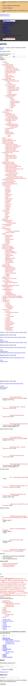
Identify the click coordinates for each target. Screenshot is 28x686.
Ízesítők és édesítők (10, 95)
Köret (4, 227)
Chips (6, 154)
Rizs (9, 82)
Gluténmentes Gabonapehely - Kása (14, 168)
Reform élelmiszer (9, 133)
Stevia (12, 106)
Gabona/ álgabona (7, 139)
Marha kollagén (12, 223)
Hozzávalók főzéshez (10, 85)
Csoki (9, 121)
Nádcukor (13, 105)
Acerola (7, 186)
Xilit (12, 108)
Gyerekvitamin (9, 324)
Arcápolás (7, 229)
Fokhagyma (8, 200)
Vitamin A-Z (6, 301)
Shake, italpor (8, 75)
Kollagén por (8, 221)
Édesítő (10, 122)
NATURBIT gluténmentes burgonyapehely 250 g (12, 357)
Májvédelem (8, 259)
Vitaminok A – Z (7, 309)
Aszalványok (8, 113)
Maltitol (13, 104)
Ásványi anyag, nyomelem (11, 312)
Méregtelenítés (9, 261)
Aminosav (7, 290)
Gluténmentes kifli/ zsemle (12, 151)
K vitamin (7, 325)
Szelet (6, 160)
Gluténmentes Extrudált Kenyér (13, 166)
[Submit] (3, 22)
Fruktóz (13, 99)
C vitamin (7, 302)
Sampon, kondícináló (10, 273)
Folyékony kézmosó (10, 269)
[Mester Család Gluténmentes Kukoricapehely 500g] (13, 342)
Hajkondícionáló (9, 270)
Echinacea (7, 196)
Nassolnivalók (6, 265)
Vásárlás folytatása (10, 38)
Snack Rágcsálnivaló (8, 286)
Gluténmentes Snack (8, 152)
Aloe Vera (7, 187)
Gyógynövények (7, 185)
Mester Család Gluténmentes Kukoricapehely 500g (12, 347)
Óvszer (7, 63)
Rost (9, 136)
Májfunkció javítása (10, 258)
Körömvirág (8, 204)
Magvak (7, 109)
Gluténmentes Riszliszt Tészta (15, 177)
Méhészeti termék (7, 246)
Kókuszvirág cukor (12, 117)
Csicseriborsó (8, 235)
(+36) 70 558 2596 (7, 8)
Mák (6, 214)
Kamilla (7, 202)
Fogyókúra (8, 254)
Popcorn (7, 288)
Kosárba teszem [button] (4, 341)
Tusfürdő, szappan (9, 232)
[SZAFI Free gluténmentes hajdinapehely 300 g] (8, 378)
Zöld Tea (7, 209)
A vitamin (7, 311)
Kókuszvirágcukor (15, 102)
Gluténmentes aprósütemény (12, 23)
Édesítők (10, 97)
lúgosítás (7, 256)
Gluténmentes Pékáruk (8, 143)
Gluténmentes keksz (10, 71)
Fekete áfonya (9, 198)
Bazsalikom (8, 191)
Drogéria (5, 62)
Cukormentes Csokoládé (11, 68)
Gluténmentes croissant (11, 144)
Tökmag (7, 243)
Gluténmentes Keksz (10, 155)
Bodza (7, 193)
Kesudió (7, 237)
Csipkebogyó (8, 194)
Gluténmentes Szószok (8, 162)
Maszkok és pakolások (13, 231)
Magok (4, 233)
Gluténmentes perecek (11, 156)
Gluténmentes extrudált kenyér (13, 145)
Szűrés (2, 58)
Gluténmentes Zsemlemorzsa (10, 183)
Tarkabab (7, 242)
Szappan (7, 274)
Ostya (6, 159)
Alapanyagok (11, 86)
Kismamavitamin (9, 327)
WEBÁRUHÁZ (6, 20)
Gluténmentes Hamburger (11, 147)
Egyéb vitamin (9, 321)
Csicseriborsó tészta (10, 181)
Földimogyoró (9, 236)
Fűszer (4, 137)
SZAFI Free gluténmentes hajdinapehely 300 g (11, 383)
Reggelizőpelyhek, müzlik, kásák (11, 285)
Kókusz (7, 213)
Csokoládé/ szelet (9, 25)
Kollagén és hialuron (8, 220)
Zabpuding (8, 78)
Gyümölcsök (6, 210)
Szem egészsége (9, 262)
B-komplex (11, 316)
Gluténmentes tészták (10, 175)
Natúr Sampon (9, 271)
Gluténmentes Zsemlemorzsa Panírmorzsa (15, 178)
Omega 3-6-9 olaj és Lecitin (9, 278)
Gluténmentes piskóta (10, 158)
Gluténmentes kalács (10, 148)
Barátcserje (8, 190)
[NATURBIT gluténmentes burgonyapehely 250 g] (12, 352)
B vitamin (7, 315)
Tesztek (5, 36)
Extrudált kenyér (9, 33)
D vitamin (7, 319)
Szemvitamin (8, 305)
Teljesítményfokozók (10, 294)
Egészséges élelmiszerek (9, 79)
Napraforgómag (9, 239)
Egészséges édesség (8, 21)
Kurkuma (7, 205)
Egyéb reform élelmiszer (11, 282)
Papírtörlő (7, 225)
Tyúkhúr (7, 208)
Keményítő (5, 219)
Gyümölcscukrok (15, 101)
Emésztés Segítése (10, 251)
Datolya (7, 212)
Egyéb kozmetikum (10, 267)
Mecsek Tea (6, 244)
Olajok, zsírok (6, 277)
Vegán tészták (8, 110)
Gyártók (5, 29)
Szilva (6, 217)
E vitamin (7, 304)
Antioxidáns (8, 292)
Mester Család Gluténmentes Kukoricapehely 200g (12, 337)
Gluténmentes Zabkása (8, 182)
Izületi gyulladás (9, 255)
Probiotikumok (9, 293)
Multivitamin (8, 328)
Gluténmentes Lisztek (13, 87)
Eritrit (12, 98)
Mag (9, 135)
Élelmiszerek (6, 112)
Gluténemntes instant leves (9, 140)
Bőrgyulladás (8, 250)
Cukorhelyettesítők (10, 114)
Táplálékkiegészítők (8, 289)
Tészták (5, 27)
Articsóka (7, 189)
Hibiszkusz (8, 201)
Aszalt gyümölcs (9, 24)
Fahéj (6, 197)
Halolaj (7, 279)
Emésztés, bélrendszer (11, 252)
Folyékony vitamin (10, 323)
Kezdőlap (2, 47)
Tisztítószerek (6, 300)
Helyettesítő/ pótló (10, 72)
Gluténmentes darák (8, 141)
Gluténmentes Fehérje (10, 167)
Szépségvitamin (9, 307)
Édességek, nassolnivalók (11, 118)
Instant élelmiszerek (13, 90)
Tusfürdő (7, 275)
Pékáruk (5, 32)
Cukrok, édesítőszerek (11, 116)
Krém (6, 74)
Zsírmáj (7, 263)
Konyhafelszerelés (7, 224)
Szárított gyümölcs (10, 76)
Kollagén (10, 308)
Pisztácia (7, 240)
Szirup (9, 93)
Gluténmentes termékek (9, 163)
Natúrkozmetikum (7, 266)
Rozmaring (8, 206)
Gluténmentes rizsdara (13, 89)
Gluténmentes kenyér (10, 150)
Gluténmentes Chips (13, 173)
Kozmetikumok (6, 228)
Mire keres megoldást (8, 247)
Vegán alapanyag (12, 94)
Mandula (7, 216)
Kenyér (7, 35)
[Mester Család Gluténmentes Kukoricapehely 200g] (13, 332)
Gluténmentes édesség (11, 164)
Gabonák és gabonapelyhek (12, 81)
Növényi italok (9, 132)
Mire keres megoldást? (8, 248)
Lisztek (4, 28)
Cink (9, 313)
